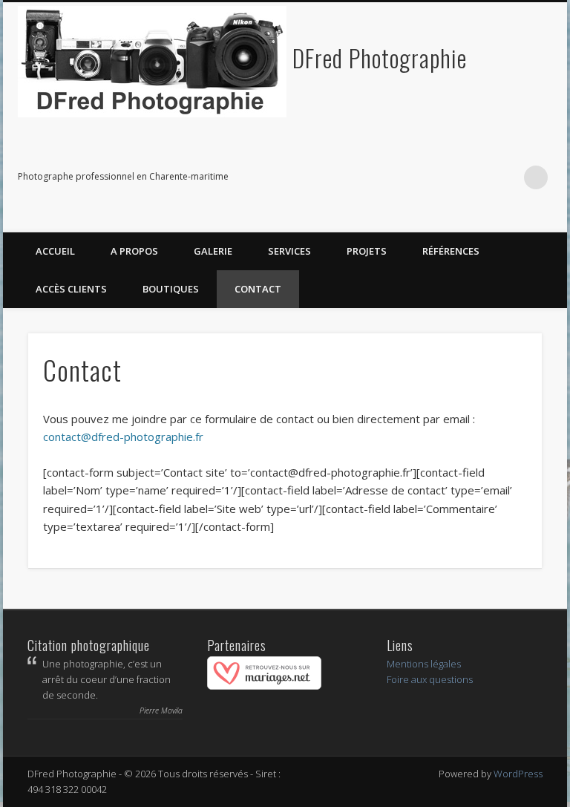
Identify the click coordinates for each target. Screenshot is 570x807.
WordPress (518, 773)
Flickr (444, 177)
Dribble (505, 177)
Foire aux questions (430, 679)
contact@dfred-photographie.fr (123, 436)
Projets (367, 251)
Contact (258, 288)
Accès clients (71, 288)
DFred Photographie (379, 57)
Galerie (213, 251)
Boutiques (170, 288)
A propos (134, 251)
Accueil (55, 251)
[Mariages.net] (264, 686)
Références (450, 251)
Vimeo (475, 177)
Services (289, 251)
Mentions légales (424, 663)
